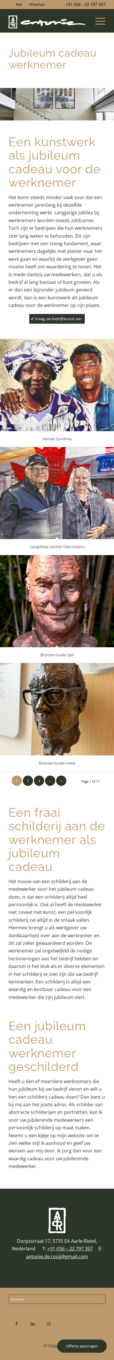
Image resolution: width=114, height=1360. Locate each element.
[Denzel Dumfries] (57, 385)
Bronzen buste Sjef (57, 655)
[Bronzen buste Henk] (57, 709)
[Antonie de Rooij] (47, 20)
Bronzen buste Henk (57, 763)
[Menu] (97, 20)
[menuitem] (19, 4)
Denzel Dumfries (57, 439)
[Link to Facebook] (16, 1324)
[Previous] (5, 104)
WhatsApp (37, 4)
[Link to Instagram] (49, 1324)
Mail (19, 4)
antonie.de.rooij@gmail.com (57, 1256)
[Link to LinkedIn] (33, 1324)
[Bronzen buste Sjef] (57, 601)
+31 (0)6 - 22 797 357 (85, 4)
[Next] (109, 104)
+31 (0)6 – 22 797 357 (70, 1248)
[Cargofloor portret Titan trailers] (57, 493)
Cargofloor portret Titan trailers (57, 547)
